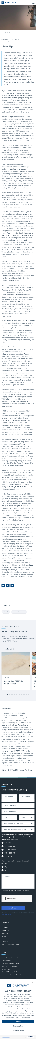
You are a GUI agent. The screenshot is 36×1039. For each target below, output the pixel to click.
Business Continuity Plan (10, 963)
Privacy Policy (6, 1037)
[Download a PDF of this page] (8, 585)
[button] (33, 982)
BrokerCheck (6, 961)
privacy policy (7, 914)
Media (4, 936)
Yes (5, 867)
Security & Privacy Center (10, 944)
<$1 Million (8, 843)
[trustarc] (30, 1037)
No (5, 870)
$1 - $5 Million (9, 846)
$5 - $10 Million (10, 850)
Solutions (5, 942)
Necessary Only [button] (18, 1026)
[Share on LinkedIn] (3, 585)
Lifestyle (6, 612)
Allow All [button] (18, 1021)
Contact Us (5, 930)
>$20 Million (9, 856)
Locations (5, 933)
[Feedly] (12, 585)
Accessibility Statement (10, 958)
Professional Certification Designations (15, 975)
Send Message (13, 908)
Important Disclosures (9, 966)
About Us (5, 928)
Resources (7, 32)
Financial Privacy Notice (10, 972)
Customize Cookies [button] (18, 1031)
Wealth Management (19, 612)
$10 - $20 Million (11, 853)
